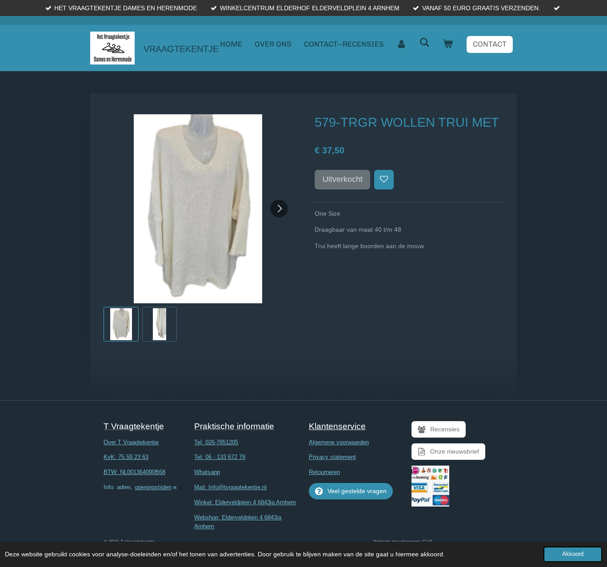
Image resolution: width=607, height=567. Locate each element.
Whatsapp (207, 472)
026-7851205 (221, 442)
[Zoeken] (424, 42)
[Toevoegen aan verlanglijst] (384, 179)
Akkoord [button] (572, 554)
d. (143, 487)
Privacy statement (332, 457)
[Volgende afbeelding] (279, 208)
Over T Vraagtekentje (131, 442)
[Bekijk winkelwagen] (447, 44)
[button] (121, 324)
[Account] (401, 44)
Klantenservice (337, 426)
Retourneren (324, 472)
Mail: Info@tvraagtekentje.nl (230, 487)
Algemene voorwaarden (339, 442)
